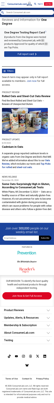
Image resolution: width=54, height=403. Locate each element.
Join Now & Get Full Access (27, 295)
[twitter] (37, 355)
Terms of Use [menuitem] (11, 379)
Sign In (40, 4)
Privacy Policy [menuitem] (42, 379)
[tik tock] (9, 355)
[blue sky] (27, 364)
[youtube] (16, 355)
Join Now (48, 4)
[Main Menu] (3, 4)
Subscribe (45, 238)
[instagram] (23, 355)
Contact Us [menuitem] (27, 379)
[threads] (30, 355)
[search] (35, 4)
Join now (32, 80)
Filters (10, 71)
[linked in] (44, 355)
